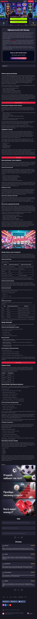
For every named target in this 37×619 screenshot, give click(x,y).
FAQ (25, 597)
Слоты (4, 597)
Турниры (15, 597)
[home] (4, 1)
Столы (10, 597)
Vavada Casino (12, 40)
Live (7, 597)
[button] (36, 12)
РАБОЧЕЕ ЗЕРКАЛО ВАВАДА (18, 58)
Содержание (20, 597)
